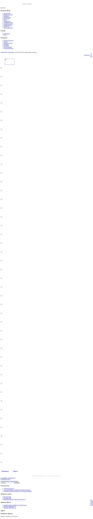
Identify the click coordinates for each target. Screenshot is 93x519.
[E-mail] (91, 56)
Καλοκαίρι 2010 (7, 496)
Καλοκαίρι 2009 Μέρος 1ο (9, 506)
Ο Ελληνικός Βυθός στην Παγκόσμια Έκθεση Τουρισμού (16, 490)
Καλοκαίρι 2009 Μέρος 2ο (9, 507)
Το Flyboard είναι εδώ (8, 488)
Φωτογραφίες (11, 52)
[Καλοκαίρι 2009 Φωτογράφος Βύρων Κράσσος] (9, 64)
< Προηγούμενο (5, 471)
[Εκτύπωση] (87, 55)
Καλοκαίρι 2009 (7, 498)
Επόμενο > (15, 471)
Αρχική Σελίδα (4, 52)
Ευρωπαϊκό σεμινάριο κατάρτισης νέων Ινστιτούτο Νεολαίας (17, 491)
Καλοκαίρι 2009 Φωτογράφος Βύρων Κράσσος (14, 499)
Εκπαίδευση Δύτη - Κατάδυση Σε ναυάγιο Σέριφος (15, 505)
